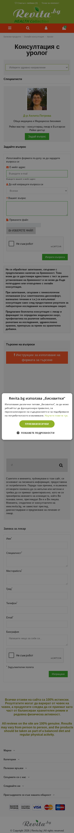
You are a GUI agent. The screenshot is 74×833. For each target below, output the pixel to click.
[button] (37, 433)
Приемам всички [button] (37, 424)
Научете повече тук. (56, 415)
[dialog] (37, 416)
